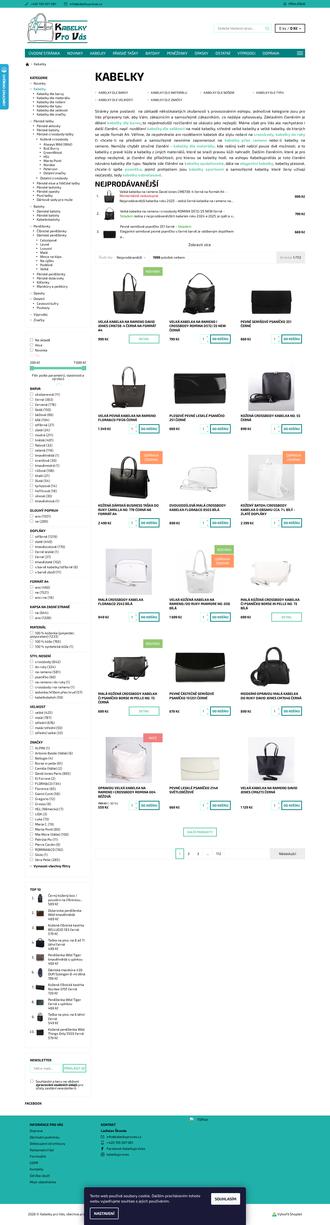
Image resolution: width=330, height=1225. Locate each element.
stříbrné (46, 536)
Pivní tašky (45, 195)
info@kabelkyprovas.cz (86, 4)
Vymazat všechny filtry (52, 866)
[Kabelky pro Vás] (57, 27)
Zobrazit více (199, 244)
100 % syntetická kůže (54, 646)
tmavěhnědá (47, 455)
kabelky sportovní (206, 169)
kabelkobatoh (49, 697)
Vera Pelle (47, 860)
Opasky (201, 53)
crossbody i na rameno (54, 687)
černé (43, 557)
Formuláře (38, 1156)
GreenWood (52, 152)
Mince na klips (51, 257)
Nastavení (104, 1213)
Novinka (41, 350)
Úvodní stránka (44, 53)
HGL (46, 156)
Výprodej (246, 53)
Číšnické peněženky (51, 231)
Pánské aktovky (48, 126)
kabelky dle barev (124, 122)
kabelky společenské (204, 163)
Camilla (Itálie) (48, 768)
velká (43, 712)
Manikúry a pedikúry (52, 286)
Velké (44, 269)
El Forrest (45, 778)
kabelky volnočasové (142, 175)
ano (43, 516)
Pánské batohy (48, 130)
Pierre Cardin (47, 844)
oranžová (46, 460)
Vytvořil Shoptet (289, 1214)
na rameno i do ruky (52, 682)
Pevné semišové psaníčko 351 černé (155, 226)
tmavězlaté (48, 562)
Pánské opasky (48, 191)
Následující (287, 854)
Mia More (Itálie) (52, 834)
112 (218, 854)
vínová (43, 496)
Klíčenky (43, 282)
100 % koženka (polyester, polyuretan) (52, 634)
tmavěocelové (50, 547)
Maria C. (44, 824)
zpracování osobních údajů (56, 1085)
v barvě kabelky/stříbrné (56, 567)
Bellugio (44, 758)
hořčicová (46, 491)
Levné (44, 244)
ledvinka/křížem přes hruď (58, 692)
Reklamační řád (42, 1150)
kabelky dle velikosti (166, 128)
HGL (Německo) (49, 809)
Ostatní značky (54, 173)
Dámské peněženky (51, 235)
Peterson (50, 169)
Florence (45, 789)
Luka (42, 819)
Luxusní (46, 248)
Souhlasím (226, 1198)
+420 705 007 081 (43, 4)
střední (45, 723)
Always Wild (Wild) (57, 144)
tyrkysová (46, 486)
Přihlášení (296, 4)
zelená (44, 450)
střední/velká (49, 733)
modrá (44, 435)
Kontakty (36, 1169)
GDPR (34, 1163)
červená (45, 404)
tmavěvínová (47, 501)
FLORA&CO (48, 783)
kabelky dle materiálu (193, 146)
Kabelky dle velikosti (52, 110)
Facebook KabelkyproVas (126, 1148)
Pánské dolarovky (50, 278)
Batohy (152, 53)
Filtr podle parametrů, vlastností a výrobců (58, 377)
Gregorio (45, 799)
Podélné (46, 265)
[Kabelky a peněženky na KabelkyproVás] (28, 64)
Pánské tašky (125, 53)
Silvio (41, 855)
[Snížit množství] (208, 341)
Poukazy (43, 308)
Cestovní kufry (47, 303)
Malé (44, 252)
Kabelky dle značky (51, 114)
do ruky (45, 667)
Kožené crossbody (54, 139)
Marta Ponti (52, 161)
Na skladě (42, 340)
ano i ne (44, 597)
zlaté (43, 542)
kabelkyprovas (118, 1154)
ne (41, 521)
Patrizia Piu (46, 839)
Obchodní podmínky (44, 1137)
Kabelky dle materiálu (53, 98)
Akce (39, 345)
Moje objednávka (43, 1182)
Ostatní (222, 53)
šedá (43, 410)
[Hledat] (267, 28)
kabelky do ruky (290, 134)
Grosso (43, 804)
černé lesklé (46, 552)
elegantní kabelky (256, 163)
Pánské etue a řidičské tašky (58, 183)
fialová (43, 445)
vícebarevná (47, 394)
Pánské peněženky (51, 274)
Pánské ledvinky (49, 187)
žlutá (42, 481)
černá (44, 399)
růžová (44, 470)
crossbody (263, 134)
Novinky (75, 53)
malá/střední (48, 728)
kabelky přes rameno (246, 140)
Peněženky (177, 53)
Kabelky (98, 53)
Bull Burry (51, 148)
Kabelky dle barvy (50, 94)
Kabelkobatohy (48, 219)
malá (43, 717)
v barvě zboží (48, 572)
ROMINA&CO (49, 849)
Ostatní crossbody (54, 178)
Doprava (271, 53)
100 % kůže (48, 641)
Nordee (49, 165)
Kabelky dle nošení (51, 102)
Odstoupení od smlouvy (47, 1143)
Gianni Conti (47, 794)
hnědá (44, 440)
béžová (44, 415)
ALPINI (42, 748)
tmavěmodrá (47, 465)
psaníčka (133, 169)
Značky (39, 320)
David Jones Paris (53, 773)
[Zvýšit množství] (208, 337)
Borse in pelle (49, 763)
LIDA (41, 814)
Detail (144, 339)
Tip (37, 355)
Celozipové (48, 240)
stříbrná (44, 425)
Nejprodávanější (129, 257)
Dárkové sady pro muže (55, 199)
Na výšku (47, 261)
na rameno (47, 672)
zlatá (42, 430)
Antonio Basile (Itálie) (54, 753)
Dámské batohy (48, 211)
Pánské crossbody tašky (55, 134)
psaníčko (45, 677)
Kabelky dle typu (49, 106)
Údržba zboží (40, 1176)
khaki (42, 476)
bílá (42, 420)
